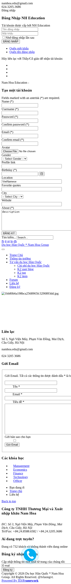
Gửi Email (12, 444)
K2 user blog (25, 269)
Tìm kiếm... (9, 237)
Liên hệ (14, 283)
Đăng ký (14, 286)
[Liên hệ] (29, 557)
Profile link (8, 162)
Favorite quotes (11, 185)
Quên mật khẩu (19, 48)
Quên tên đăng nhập (22, 52)
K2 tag (21, 272)
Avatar (6, 147)
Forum (13, 279)
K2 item (22, 276)
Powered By (20, 580)
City (4, 193)
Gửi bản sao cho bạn (18, 436)
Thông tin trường (20, 258)
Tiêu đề (18, 402)
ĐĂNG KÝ (9, 233)
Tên (16, 386)
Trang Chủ (16, 255)
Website (6, 200)
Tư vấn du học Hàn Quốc (25, 262)
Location (7, 177)
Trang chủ (15, 491)
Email (17, 394)
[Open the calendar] (42, 174)
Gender (6, 155)
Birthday (9, 170)
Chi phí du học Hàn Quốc (33, 265)
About (8, 208)
